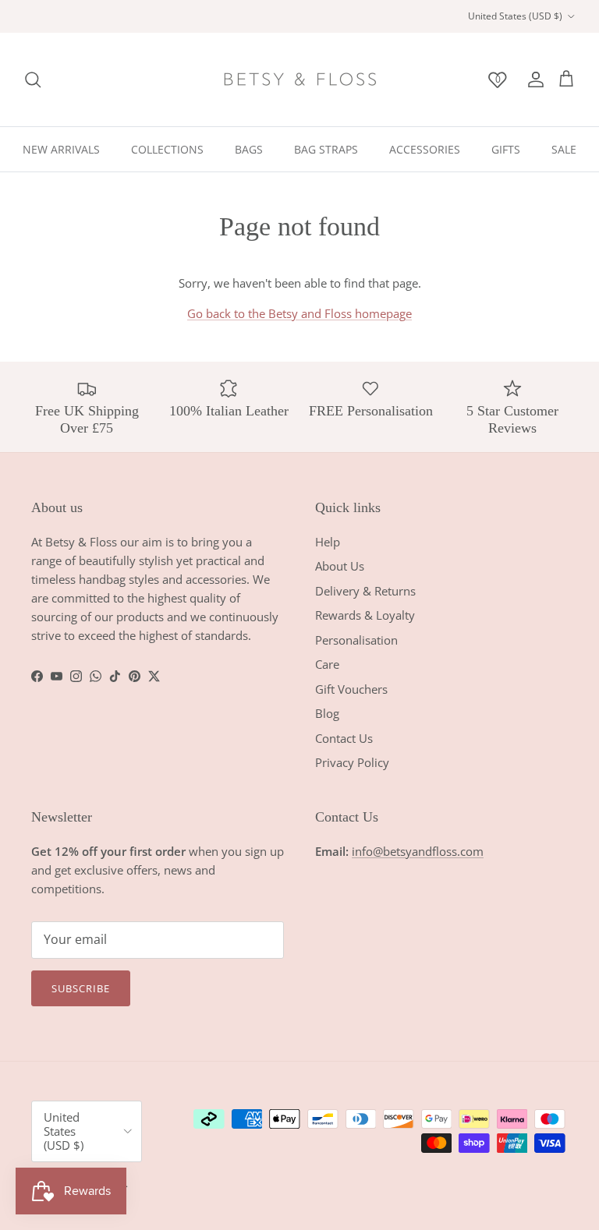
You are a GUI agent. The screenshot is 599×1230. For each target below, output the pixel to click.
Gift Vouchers (351, 689)
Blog (327, 713)
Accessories (424, 149)
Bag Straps (326, 149)
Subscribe (80, 988)
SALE (563, 149)
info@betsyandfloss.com (418, 851)
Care (327, 664)
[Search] (32, 79)
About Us (339, 566)
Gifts (505, 149)
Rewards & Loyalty (365, 615)
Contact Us (344, 738)
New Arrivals (61, 149)
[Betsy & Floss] (299, 79)
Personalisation (356, 640)
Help (327, 542)
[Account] (532, 79)
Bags (249, 149)
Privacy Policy (352, 762)
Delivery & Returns (365, 591)
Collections (167, 149)
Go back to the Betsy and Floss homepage (299, 313)
